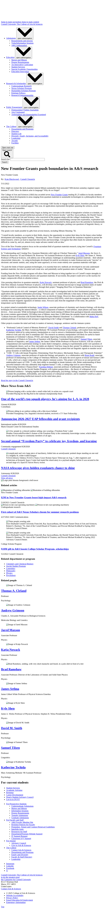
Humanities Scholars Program (23, 91)
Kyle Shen (80, 255)
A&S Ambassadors (19, 45)
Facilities (15, 143)
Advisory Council (18, 843)
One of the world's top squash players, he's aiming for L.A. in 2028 (45, 399)
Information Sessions (19, 811)
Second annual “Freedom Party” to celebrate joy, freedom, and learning (49, 441)
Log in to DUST (13, 799)
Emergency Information (16, 902)
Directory (15, 131)
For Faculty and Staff (15, 820)
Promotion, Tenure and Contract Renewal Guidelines (33, 827)
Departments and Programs (22, 129)
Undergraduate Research (21, 86)
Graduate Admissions (20, 818)
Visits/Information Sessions (22, 43)
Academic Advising (14, 790)
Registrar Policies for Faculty (23, 825)
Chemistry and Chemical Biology (19, 564)
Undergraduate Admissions (22, 806)
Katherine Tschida (13, 330)
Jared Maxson (84, 253)
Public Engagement (14, 107)
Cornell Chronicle (27, 179)
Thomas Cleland (69, 327)
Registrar (10, 792)
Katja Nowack (46, 282)
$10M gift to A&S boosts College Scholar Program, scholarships (35, 549)
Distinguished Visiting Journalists (25, 110)
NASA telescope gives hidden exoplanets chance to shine (38, 468)
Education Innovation (20, 71)
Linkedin (10, 866)
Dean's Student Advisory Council (19, 797)
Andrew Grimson (13, 355)
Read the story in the (9, 380)
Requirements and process (22, 41)
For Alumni (11, 841)
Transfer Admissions (19, 815)
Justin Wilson (42, 307)
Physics (9, 573)
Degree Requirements (20, 62)
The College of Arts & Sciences (30, 24)
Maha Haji (93, 316)
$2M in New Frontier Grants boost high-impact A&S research (33, 497)
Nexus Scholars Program (21, 88)
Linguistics (10, 568)
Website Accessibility (15, 895)
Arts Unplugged (18, 112)
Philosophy (10, 571)
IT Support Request (19, 836)
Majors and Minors (19, 60)
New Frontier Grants (59, 195)
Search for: (5, 159)
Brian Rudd (89, 355)
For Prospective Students (16, 804)
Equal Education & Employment (19, 900)
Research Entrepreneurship (22, 95)
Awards (14, 141)
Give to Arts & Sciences (21, 845)
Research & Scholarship (16, 83)
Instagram (10, 864)
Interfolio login (17, 829)
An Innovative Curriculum (22, 65)
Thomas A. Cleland (13, 590)
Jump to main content (30, 22)
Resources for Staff (19, 831)
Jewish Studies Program (16, 566)
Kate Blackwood (12, 179)
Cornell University (9, 24)
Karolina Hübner (46, 367)
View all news (7, 478)
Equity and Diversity (19, 855)
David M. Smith (11, 728)
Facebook (10, 868)
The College (11, 126)
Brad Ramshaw (87, 282)
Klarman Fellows (18, 93)
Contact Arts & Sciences (21, 850)
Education (10, 57)
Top (2, 907)
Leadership (15, 138)
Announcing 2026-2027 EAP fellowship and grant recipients (40, 419)
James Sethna (34, 341)
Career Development (14, 795)
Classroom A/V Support (21, 838)
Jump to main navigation (11, 22)
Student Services (18, 67)
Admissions (11, 38)
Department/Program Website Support (26, 834)
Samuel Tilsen (86, 339)
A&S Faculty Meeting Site (22, 822)
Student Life (16, 134)
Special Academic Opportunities (24, 69)
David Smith (53, 327)
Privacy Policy (12, 898)
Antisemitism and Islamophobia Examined (28, 114)
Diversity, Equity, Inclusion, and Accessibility (29, 136)
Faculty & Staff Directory (21, 857)
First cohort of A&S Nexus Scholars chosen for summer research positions (40, 512)
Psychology (11, 575)
